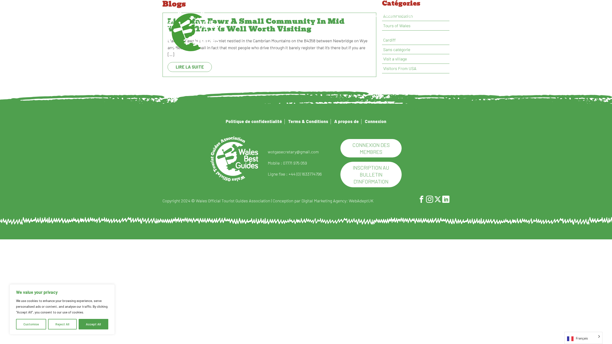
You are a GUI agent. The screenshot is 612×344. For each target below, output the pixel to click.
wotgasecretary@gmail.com (293, 151)
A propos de (349, 16)
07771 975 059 (295, 163)
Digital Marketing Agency (323, 200)
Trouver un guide (233, 16)
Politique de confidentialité (254, 121)
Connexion (375, 121)
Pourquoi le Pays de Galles (276, 16)
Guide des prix (318, 16)
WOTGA (192, 32)
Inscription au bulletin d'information (371, 174)
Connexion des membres (371, 148)
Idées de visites (380, 16)
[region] (62, 309)
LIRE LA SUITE (190, 67)
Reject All (62, 324)
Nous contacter (433, 16)
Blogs (406, 16)
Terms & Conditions (308, 121)
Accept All (93, 324)
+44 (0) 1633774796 (305, 174)
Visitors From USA (399, 68)
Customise (31, 324)
